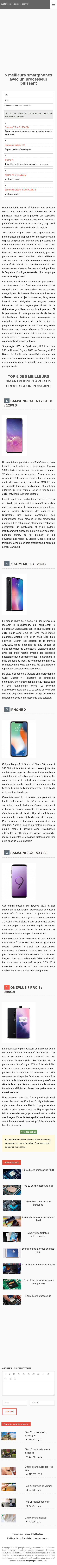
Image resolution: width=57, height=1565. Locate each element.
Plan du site (18, 1534)
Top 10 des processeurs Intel (38, 1186)
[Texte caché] (48, 1374)
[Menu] (53, 4)
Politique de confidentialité (19, 1538)
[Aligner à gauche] (23, 1374)
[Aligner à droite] (33, 1374)
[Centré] (28, 1374)
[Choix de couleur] (43, 1374)
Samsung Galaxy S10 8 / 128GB (20, 189)
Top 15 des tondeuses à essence (37, 1451)
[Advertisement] (28, 40)
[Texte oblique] (10, 1374)
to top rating (30, 1132)
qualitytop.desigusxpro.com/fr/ (14, 4)
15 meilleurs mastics (35, 1517)
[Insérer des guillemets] (5, 1379)
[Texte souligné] (14, 1374)
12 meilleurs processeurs (38, 1296)
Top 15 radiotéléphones (37, 1502)
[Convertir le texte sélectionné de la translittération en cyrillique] (10, 1379)
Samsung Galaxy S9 (15, 145)
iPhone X (9, 160)
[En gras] (5, 1374)
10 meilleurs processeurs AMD (38, 1170)
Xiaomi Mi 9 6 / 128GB (15, 174)
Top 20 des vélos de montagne (35, 1434)
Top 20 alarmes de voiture (38, 1486)
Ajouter (9, 1411)
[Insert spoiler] (15, 1379)
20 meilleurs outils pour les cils (39, 1468)
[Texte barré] (18, 1374)
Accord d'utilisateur (34, 1534)
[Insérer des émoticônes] (38, 1374)
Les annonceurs (40, 1538)
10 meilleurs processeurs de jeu (38, 1264)
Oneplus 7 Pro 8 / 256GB (17, 127)
